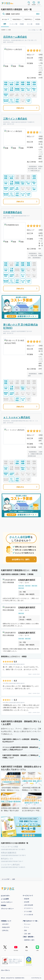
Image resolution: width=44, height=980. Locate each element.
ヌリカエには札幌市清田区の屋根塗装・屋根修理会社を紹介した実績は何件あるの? (20, 748)
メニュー (39, 4)
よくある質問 (5, 899)
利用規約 (3, 905)
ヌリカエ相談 (28, 911)
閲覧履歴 (34, 4)
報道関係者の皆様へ (20, 978)
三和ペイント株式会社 (15, 118)
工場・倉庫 (27, 933)
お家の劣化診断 (28, 905)
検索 (29, 4)
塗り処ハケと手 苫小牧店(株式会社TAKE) (20, 326)
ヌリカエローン (28, 908)
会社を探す (5, 924)
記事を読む (5, 930)
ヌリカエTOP (5, 879)
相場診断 (26, 899)
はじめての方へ (5, 896)
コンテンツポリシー (6, 902)
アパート (26, 927)
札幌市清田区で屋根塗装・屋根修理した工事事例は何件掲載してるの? (20, 756)
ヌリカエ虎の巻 (28, 914)
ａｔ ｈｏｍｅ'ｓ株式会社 (16, 417)
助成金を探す (6, 927)
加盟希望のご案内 (29, 940)
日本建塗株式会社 (12, 212)
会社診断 (26, 902)
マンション (27, 924)
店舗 (25, 930)
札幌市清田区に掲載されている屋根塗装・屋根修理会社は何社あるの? (20, 740)
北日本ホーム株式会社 (15, 36)
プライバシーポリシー (7, 909)
